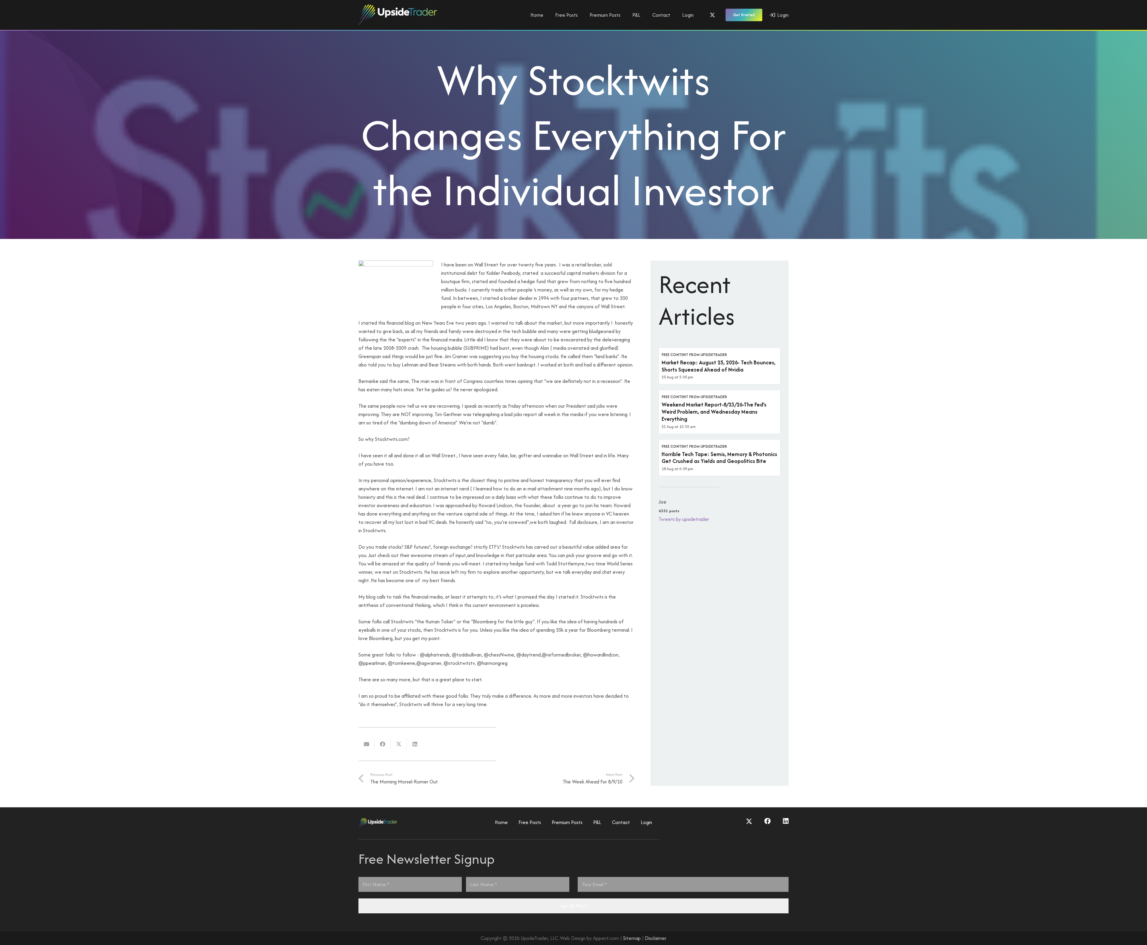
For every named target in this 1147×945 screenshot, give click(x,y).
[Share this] (383, 744)
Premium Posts (567, 822)
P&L (597, 822)
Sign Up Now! (573, 905)
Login (646, 822)
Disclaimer (655, 938)
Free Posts (530, 822)
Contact (621, 822)
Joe (662, 501)
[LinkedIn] (786, 821)
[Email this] (366, 744)
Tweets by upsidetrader (684, 519)
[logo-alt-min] (397, 14)
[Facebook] (767, 821)
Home (501, 822)
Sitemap (632, 938)
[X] (712, 15)
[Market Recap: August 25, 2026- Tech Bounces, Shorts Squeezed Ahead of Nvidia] (719, 366)
